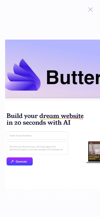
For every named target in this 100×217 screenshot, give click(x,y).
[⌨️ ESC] (90, 9)
